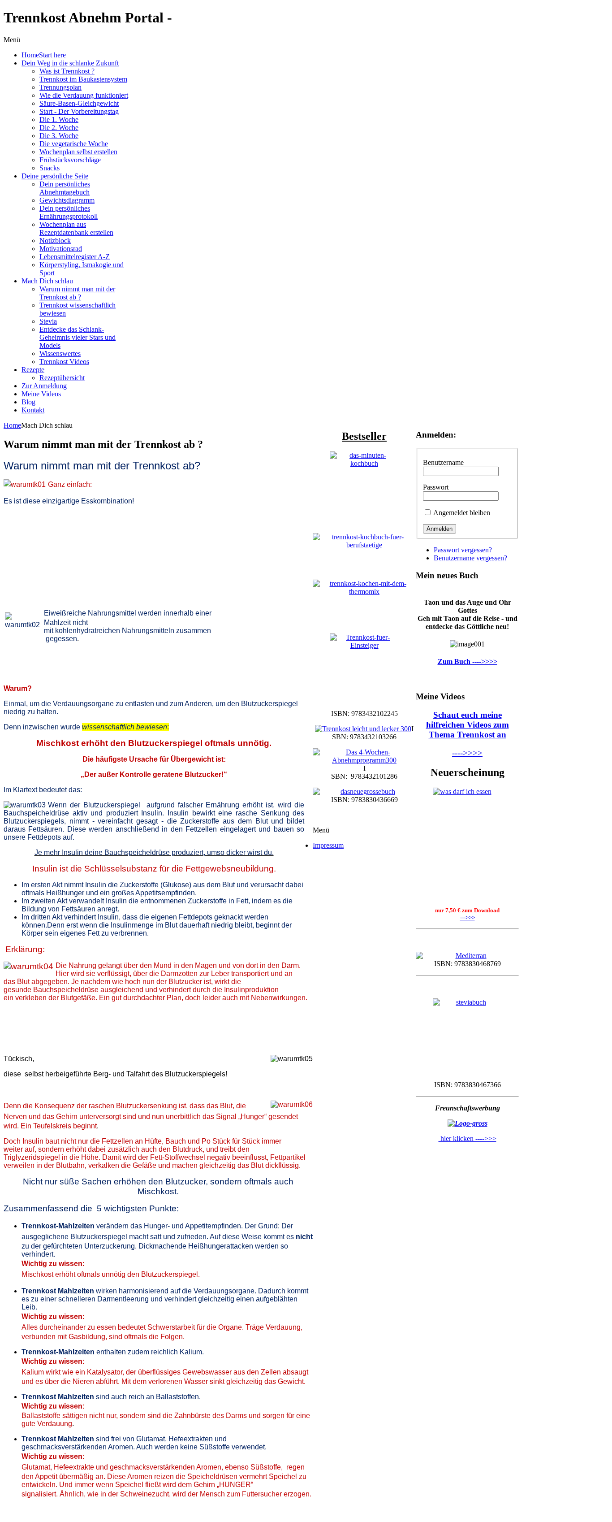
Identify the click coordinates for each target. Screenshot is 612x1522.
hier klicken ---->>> (467, 1138)
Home (12, 425)
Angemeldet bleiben (461, 512)
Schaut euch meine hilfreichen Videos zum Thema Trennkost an (467, 724)
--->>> (467, 917)
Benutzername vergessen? (470, 558)
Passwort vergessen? (463, 550)
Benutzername (443, 462)
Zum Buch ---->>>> (467, 661)
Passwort (435, 487)
